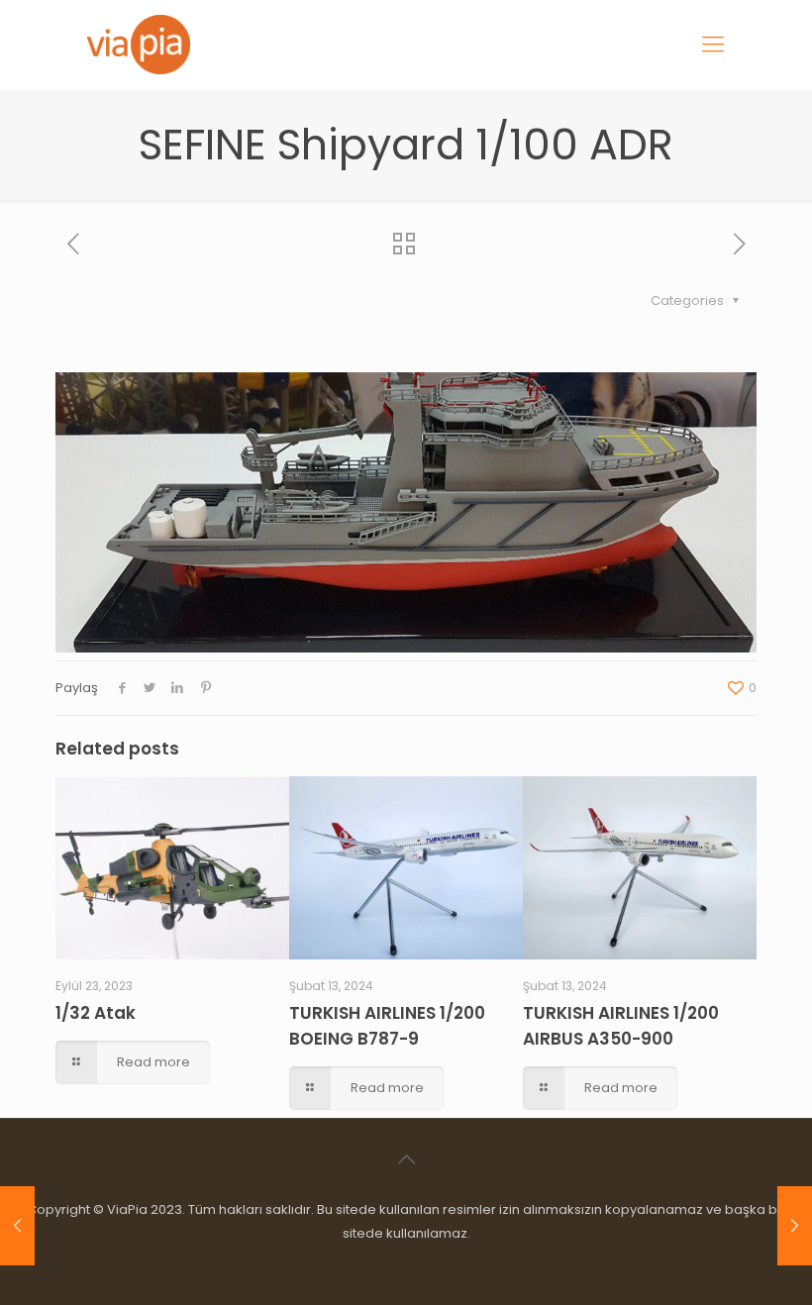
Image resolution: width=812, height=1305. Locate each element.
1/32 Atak (95, 1013)
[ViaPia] (138, 44)
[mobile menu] (713, 44)
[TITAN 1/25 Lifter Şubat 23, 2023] (794, 1225)
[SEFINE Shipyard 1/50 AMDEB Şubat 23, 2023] (17, 1225)
